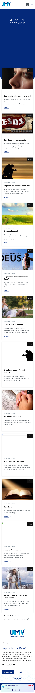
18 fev (30, 159)
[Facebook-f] (17, 678)
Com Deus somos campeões (15, 140)
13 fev (30, 298)
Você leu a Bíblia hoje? (13, 416)
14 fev (30, 250)
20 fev (30, 115)
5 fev (30, 569)
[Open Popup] (19, 690)
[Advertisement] (17, 43)
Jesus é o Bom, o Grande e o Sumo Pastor (15, 596)
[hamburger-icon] (32, 5)
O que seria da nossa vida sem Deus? (16, 277)
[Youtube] (20, 678)
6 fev (30, 524)
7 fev (30, 436)
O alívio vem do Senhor (13, 324)
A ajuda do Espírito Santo (14, 461)
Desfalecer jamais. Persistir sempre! (15, 371)
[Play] (13, 690)
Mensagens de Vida (9, 93)
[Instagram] (14, 678)
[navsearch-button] (24, 4)
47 (8, 615)
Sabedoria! (8, 507)
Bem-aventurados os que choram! (17, 96)
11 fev (30, 344)
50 (15, 615)
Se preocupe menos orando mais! (17, 185)
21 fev (30, 70)
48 (10, 615)
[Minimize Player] (22, 690)
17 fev (30, 205)
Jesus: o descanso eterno (14, 549)
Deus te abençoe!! (11, 231)
